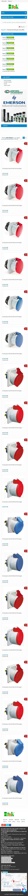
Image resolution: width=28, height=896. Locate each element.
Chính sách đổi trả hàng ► (7, 858)
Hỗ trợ (14, 821)
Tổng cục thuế (7, 85)
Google (5, 83)
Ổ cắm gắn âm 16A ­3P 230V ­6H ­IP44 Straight (12, 798)
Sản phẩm (23, 819)
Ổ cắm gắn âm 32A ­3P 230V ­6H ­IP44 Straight (12, 575)
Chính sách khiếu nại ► (6, 859)
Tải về (9, 821)
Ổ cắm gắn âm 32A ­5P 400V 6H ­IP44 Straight (12, 427)
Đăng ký (10, 1)
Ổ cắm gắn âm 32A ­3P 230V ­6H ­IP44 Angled (11, 538)
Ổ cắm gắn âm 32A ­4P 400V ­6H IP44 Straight (12, 501)
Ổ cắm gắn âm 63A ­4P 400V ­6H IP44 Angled (11, 242)
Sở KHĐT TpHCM (7, 82)
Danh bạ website (7, 80)
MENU (3, 12)
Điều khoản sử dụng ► (6, 857)
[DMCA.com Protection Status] (4, 872)
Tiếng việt (22, 26)
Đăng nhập (4, 1)
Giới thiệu (11, 819)
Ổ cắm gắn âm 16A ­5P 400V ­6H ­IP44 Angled (11, 613)
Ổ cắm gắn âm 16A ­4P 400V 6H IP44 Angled (11, 687)
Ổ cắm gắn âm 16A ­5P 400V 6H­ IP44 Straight (12, 650)
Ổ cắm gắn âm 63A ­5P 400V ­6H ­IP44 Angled (11, 168)
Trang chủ (3, 29)
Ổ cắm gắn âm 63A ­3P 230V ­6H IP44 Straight (12, 353)
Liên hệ (23, 821)
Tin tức (18, 821)
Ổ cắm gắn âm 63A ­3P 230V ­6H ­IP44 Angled (11, 316)
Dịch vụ (5, 821)
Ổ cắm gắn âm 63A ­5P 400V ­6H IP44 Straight (12, 205)
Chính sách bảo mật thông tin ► (8, 862)
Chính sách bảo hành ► (6, 861)
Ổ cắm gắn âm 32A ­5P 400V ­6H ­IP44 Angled (11, 390)
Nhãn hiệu (17, 819)
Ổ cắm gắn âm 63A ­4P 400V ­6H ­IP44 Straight (12, 279)
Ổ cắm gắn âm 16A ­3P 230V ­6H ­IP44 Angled (11, 761)
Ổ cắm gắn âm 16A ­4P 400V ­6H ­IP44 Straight (12, 724)
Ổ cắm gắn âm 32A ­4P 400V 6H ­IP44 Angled (11, 464)
